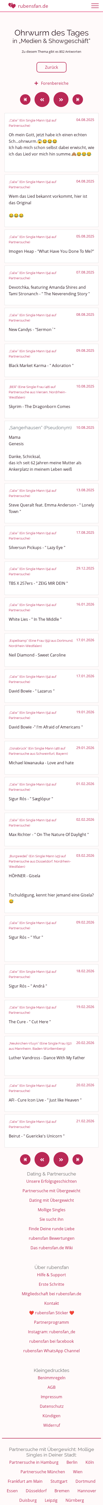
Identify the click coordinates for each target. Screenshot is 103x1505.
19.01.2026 (85, 712)
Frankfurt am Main (25, 1481)
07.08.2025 (85, 272)
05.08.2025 (85, 236)
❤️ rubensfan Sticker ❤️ (51, 1313)
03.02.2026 (85, 855)
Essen (12, 1491)
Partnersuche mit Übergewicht (51, 1191)
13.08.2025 (85, 490)
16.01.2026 (85, 604)
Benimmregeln (52, 1377)
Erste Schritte (51, 1284)
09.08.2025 (85, 350)
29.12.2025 (85, 568)
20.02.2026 (85, 1042)
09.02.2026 (85, 922)
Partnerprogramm (51, 1322)
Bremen (62, 1491)
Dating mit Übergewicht (51, 1200)
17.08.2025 (85, 532)
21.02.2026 (85, 1120)
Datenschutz (52, 1406)
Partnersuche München (42, 1471)
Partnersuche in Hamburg (33, 1462)
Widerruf (51, 1425)
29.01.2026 (85, 747)
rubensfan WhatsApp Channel (51, 1351)
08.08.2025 (85, 314)
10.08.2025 (85, 386)
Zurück (51, 67)
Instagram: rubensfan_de (51, 1331)
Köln (90, 1462)
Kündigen (51, 1415)
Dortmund (86, 1481)
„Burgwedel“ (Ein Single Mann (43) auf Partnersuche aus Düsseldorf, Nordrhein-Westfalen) (40, 861)
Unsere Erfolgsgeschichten (51, 1181)
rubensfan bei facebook (51, 1341)
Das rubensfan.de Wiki (51, 1247)
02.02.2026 (85, 819)
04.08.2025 (85, 119)
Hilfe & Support (51, 1275)
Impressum (51, 1397)
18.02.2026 (85, 970)
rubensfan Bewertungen (51, 1238)
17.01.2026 (85, 640)
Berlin (72, 1462)
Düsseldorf (36, 1491)
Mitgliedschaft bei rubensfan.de (51, 1293)
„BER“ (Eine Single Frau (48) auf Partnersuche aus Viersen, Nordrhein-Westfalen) (37, 392)
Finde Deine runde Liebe (51, 1229)
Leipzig (51, 1500)
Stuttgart (59, 1481)
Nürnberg (75, 1500)
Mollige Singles (52, 1209)
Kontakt (51, 1303)
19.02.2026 (85, 1006)
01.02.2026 (85, 783)
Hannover (87, 1491)
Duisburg (28, 1500)
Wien (77, 1471)
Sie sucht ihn (52, 1219)
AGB (52, 1387)
